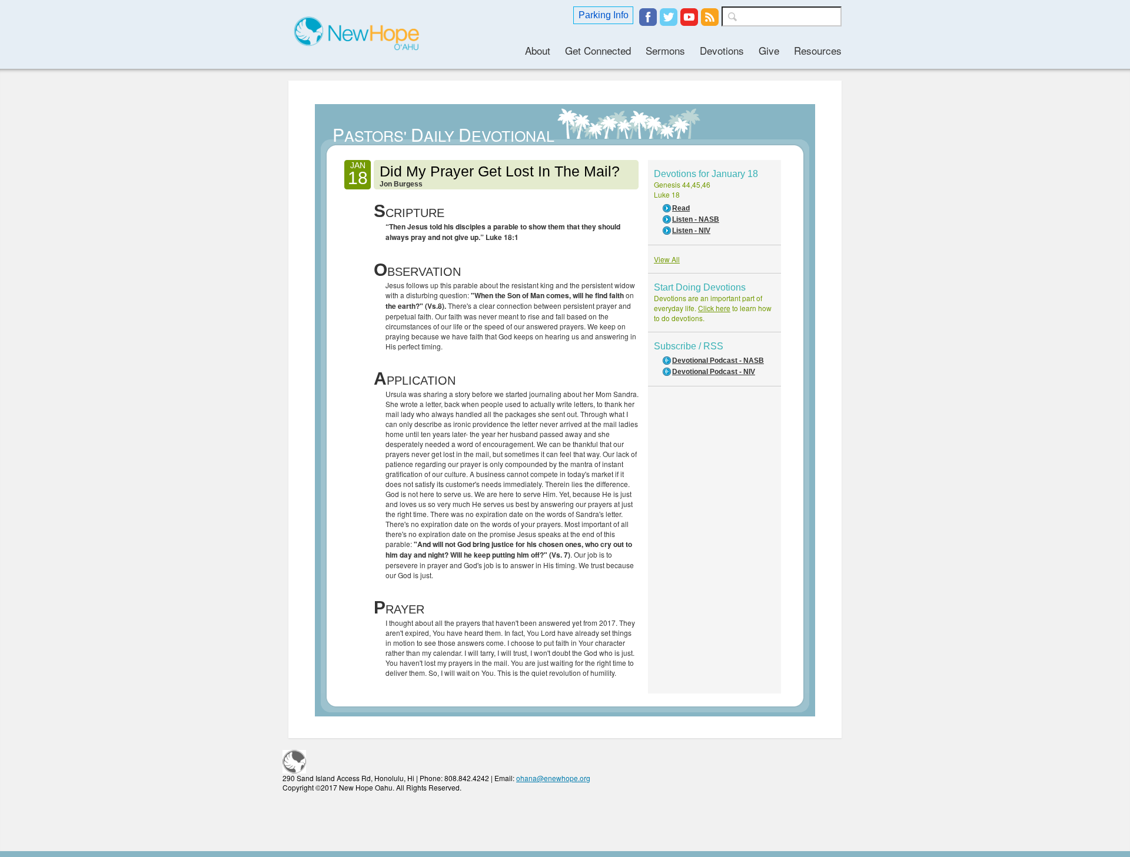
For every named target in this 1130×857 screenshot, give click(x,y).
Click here (714, 308)
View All (667, 259)
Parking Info (604, 15)
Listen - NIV (691, 230)
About (537, 50)
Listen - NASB (695, 219)
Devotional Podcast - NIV (713, 372)
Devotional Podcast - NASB (718, 360)
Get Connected (598, 50)
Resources (818, 50)
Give (769, 50)
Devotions (722, 50)
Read (681, 208)
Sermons (665, 50)
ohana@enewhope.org (553, 778)
